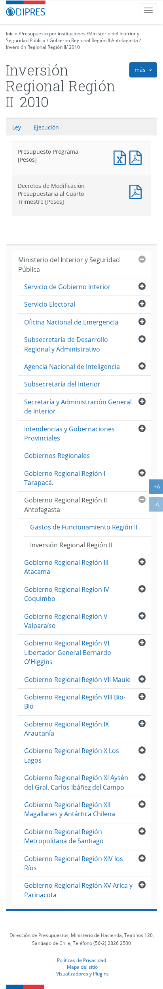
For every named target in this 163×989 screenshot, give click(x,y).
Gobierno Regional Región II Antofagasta (93, 40)
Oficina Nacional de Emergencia (71, 322)
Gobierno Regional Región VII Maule (77, 679)
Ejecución (46, 127)
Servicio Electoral (49, 304)
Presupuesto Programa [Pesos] (121, 157)
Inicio (11, 33)
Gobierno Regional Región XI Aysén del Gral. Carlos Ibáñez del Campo (76, 782)
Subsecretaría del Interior (62, 384)
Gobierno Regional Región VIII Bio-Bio (74, 702)
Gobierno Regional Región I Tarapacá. (64, 478)
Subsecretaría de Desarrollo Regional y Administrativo (66, 344)
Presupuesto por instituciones (52, 33)
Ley (16, 127)
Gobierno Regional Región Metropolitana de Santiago (64, 836)
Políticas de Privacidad (81, 960)
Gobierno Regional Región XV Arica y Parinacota (78, 890)
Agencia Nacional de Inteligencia (72, 366)
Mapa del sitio (82, 967)
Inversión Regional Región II (36, 47)
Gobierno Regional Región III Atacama (66, 567)
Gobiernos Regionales (57, 455)
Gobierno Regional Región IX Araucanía (66, 729)
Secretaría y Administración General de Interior (78, 406)
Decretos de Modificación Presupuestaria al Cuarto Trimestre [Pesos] (137, 191)
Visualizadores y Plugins (82, 973)
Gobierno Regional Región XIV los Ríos (73, 863)
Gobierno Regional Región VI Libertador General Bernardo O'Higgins (67, 652)
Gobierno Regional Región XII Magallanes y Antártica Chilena (69, 809)
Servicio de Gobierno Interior (67, 286)
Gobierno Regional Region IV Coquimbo (66, 594)
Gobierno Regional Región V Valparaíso (66, 621)
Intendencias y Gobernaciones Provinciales (69, 433)
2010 (74, 47)
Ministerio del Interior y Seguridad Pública (69, 264)
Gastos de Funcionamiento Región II (83, 527)
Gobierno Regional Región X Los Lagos (71, 755)
